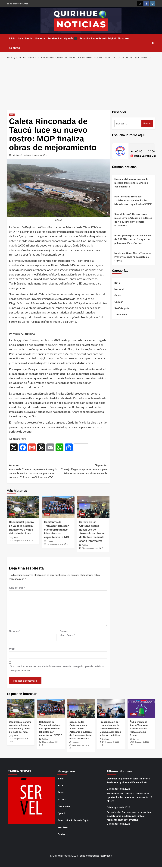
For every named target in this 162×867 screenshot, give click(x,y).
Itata (20, 38)
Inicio (12, 38)
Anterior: (33, 471)
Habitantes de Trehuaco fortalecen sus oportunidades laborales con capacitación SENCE (57, 530)
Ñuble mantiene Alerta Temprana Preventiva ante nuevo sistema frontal (132, 257)
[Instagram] (152, 3)
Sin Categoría (121, 308)
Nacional (40, 38)
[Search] (153, 43)
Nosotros (123, 38)
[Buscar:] (127, 123)
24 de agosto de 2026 (20, 540)
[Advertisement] (81, 85)
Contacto (14, 47)
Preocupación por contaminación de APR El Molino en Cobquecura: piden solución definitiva (132, 239)
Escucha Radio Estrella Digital (97, 38)
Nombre (14, 631)
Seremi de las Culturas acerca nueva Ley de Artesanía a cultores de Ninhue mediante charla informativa (133, 220)
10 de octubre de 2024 (32, 155)
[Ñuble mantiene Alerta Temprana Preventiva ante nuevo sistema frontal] (141, 708)
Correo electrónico (67, 633)
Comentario (17, 587)
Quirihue (15, 155)
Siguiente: (84, 469)
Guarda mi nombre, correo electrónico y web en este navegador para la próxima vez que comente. (57, 668)
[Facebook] (146, 3)
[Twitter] (140, 3)
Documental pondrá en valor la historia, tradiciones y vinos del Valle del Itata (131, 182)
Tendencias (55, 38)
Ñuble (28, 38)
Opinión (70, 38)
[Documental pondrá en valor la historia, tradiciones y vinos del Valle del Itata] (23, 507)
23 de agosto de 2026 (140, 742)
